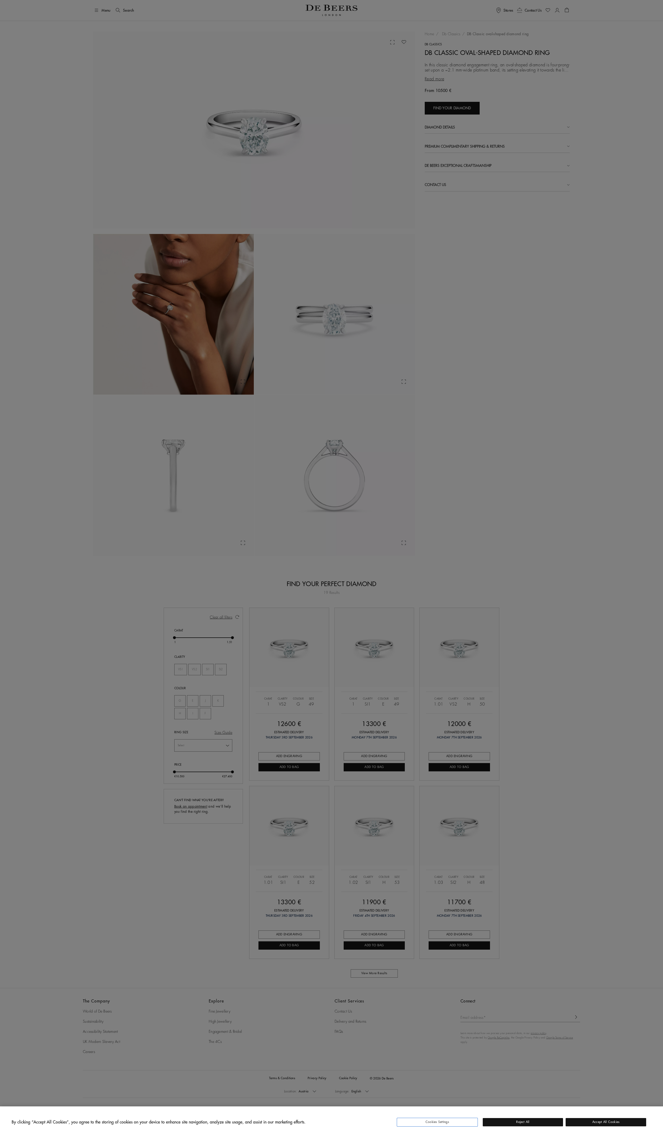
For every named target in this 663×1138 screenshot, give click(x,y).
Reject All (522, 1121)
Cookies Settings (437, 1121)
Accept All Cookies (605, 1121)
